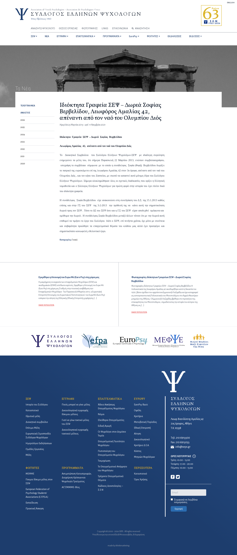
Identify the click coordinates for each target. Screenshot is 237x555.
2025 (22, 127)
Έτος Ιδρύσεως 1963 (41, 18)
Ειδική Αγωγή (104, 426)
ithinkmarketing (122, 546)
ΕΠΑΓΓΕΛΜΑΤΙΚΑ (84, 36)
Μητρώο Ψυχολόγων (144, 457)
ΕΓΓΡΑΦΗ (61, 36)
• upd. (86, 124)
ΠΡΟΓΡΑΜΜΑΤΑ (111, 36)
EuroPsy (133, 36)
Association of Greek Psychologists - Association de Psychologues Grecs (65, 9)
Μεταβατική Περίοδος (145, 422)
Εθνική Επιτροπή (142, 428)
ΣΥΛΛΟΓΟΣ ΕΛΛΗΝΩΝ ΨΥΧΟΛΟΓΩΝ (86, 14)
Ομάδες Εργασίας (35, 449)
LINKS (105, 28)
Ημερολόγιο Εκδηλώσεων (39, 443)
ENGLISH (230, 3)
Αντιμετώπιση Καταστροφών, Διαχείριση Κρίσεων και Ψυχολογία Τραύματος (77, 477)
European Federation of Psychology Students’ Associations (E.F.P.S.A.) (37, 493)
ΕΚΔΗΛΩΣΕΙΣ (174, 36)
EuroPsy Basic (141, 404)
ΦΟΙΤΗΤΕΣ (152, 36)
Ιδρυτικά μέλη (33, 416)
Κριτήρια (138, 416)
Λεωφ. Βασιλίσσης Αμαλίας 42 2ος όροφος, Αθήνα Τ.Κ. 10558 (187, 424)
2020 (22, 164)
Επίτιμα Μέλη (33, 428)
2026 (22, 120)
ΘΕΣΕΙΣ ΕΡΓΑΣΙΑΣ (68, 28)
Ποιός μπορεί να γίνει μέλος (76, 404)
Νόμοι (101, 414)
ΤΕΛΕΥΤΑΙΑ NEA (27, 106)
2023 (22, 142)
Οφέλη (137, 410)
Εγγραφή (179, 509)
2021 (22, 156)
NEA (47, 36)
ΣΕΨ (33, 36)
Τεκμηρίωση (104, 460)
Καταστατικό (32, 410)
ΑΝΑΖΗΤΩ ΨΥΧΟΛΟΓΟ (43, 28)
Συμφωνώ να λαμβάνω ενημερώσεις (186, 501)
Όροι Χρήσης (141, 479)
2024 (22, 134)
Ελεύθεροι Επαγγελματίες (111, 420)
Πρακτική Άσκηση (35, 508)
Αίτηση (137, 433)
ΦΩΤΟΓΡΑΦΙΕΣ (90, 28)
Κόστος (137, 451)
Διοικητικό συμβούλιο (37, 422)
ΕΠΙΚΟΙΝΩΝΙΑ (120, 28)
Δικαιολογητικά (142, 439)
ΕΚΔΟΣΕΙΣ (194, 36)
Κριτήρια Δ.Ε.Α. (141, 445)
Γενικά (74, 240)
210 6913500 (183, 437)
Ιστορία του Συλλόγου (37, 404)
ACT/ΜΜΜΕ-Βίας (71, 487)
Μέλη (28, 455)
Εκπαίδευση (32, 502)
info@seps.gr (182, 446)
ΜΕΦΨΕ (30, 473)
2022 (22, 149)
